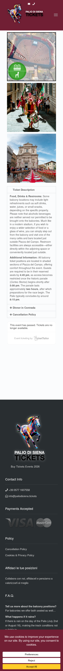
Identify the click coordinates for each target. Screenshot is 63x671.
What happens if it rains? (20, 617)
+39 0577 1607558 (19, 490)
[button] (31, 189)
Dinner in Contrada (24, 307)
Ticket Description (24, 189)
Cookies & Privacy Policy (19, 555)
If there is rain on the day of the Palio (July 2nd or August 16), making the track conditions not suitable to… (31, 625)
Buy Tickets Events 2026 (22, 466)
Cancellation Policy (24, 314)
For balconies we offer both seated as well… (30, 610)
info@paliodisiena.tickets (22, 496)
